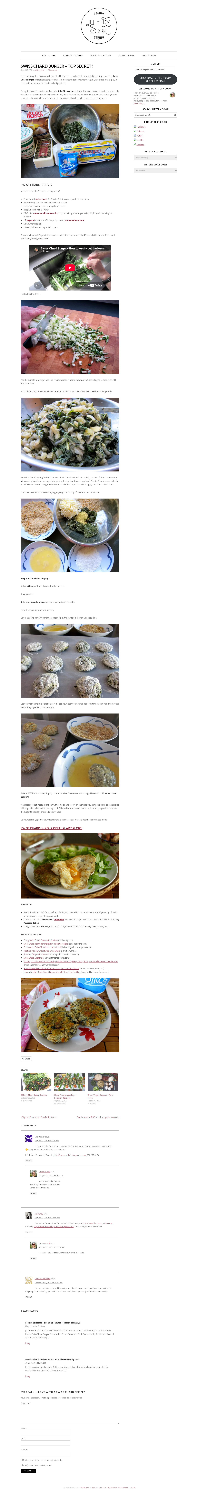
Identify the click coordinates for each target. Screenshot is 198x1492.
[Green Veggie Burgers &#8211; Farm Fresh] (103, 1082)
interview (59, 919)
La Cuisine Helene (42, 1278)
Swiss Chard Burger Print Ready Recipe (51, 828)
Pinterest (140, 131)
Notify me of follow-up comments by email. (42, 1460)
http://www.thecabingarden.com (97, 1223)
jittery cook (99, 24)
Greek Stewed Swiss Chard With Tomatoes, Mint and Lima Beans (51, 968)
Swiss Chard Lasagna (33, 957)
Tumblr (139, 140)
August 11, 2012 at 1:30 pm (47, 1140)
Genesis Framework (108, 1488)
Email (23, 1438)
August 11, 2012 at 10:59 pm (47, 1217)
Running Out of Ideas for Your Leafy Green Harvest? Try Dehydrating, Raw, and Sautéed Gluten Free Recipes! (71, 961)
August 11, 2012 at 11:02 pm (52, 1247)
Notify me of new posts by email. (37, 1465)
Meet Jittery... (139, 103)
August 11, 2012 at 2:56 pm (51, 1175)
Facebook (141, 127)
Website (24, 1449)
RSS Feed (140, 144)
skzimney (39, 1213)
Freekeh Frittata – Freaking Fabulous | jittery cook (50, 1322)
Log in (132, 1488)
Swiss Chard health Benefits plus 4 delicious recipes (46, 943)
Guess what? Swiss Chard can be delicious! (42, 947)
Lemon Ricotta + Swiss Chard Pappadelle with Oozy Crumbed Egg (52, 972)
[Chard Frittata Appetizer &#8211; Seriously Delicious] (69, 1082)
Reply (29, 1160)
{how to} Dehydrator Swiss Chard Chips (41, 954)
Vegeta (30, 220)
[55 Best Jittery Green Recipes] (36, 1082)
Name (23, 1428)
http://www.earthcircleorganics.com (70, 1155)
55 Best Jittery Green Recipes (34, 1095)
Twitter (139, 135)
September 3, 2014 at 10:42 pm (49, 1282)
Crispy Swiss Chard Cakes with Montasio (41, 940)
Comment (26, 1403)
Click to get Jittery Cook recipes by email (155, 79)
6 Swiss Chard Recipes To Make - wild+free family (49, 1359)
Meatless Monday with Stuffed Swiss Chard (42, 950)
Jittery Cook (44, 1171)
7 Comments (52, 70)
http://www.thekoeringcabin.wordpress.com (53, 1226)
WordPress (123, 1488)
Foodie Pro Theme (88, 1488)
